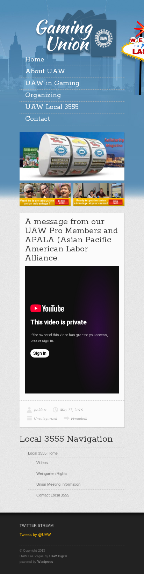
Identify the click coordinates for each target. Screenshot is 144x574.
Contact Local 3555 (52, 495)
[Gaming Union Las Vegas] (72, 25)
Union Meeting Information (58, 484)
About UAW (45, 71)
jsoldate (40, 409)
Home (34, 60)
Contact (37, 119)
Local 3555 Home (43, 453)
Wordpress (45, 562)
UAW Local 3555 (52, 107)
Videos (42, 463)
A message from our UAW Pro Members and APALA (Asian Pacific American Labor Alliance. (71, 240)
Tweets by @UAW (35, 534)
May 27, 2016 (71, 409)
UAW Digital (58, 556)
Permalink (79, 418)
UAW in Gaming (52, 83)
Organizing (43, 95)
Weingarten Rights (51, 473)
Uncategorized (45, 418)
